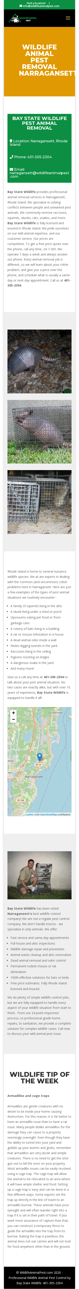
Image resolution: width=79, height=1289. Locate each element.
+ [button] (13, 713)
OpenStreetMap (48, 814)
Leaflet (29, 814)
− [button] (13, 719)
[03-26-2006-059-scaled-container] (39, 898)
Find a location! (36, 3)
